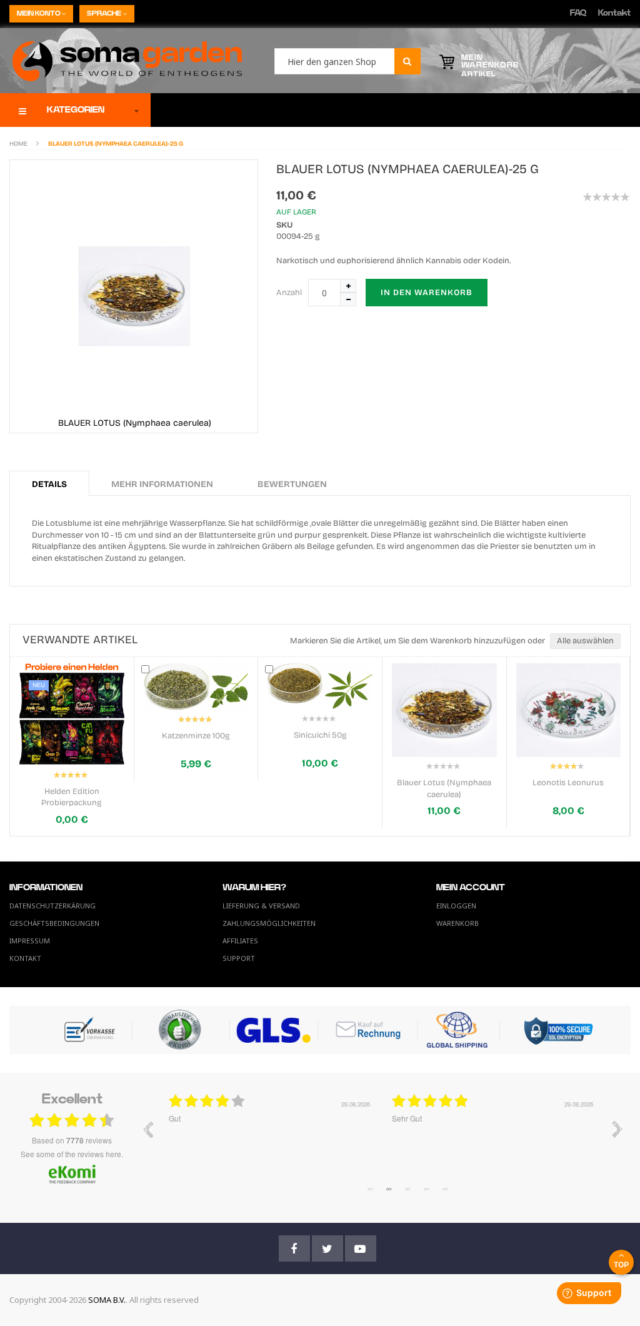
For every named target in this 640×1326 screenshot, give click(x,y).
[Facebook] (294, 1248)
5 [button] (445, 1188)
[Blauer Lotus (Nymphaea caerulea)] (320, 710)
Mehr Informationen (162, 484)
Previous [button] (147, 1129)
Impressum (29, 940)
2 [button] (388, 1188)
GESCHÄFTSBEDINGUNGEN (54, 923)
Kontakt (614, 13)
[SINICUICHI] (196, 686)
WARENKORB (457, 923)
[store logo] (121, 61)
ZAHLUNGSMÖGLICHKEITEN (269, 923)
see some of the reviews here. (72, 1153)
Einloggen (456, 905)
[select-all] (585, 641)
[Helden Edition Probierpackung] (568, 714)
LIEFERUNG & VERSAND (261, 905)
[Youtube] (360, 1248)
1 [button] (370, 1188)
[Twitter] (327, 1248)
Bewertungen (292, 484)
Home (18, 144)
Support (238, 958)
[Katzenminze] (72, 686)
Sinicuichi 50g (196, 735)
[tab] (49, 483)
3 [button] (407, 1188)
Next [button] (617, 1129)
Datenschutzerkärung (52, 905)
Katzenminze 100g (72, 736)
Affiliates (240, 940)
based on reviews (72, 1140)
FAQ (578, 13)
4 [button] (426, 1188)
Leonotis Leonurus (444, 783)
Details (49, 484)
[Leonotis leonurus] (445, 710)
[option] (270, 1138)
